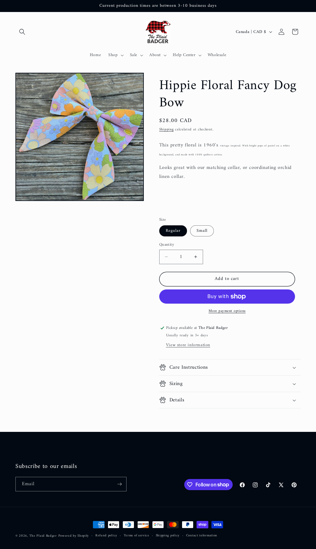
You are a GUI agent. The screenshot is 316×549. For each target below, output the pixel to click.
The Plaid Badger (43, 536)
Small (202, 231)
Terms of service (136, 536)
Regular (173, 231)
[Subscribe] (119, 484)
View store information (188, 345)
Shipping (166, 129)
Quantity (166, 245)
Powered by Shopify (73, 536)
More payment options (227, 311)
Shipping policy (168, 536)
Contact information (201, 536)
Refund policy (106, 536)
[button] (22, 32)
